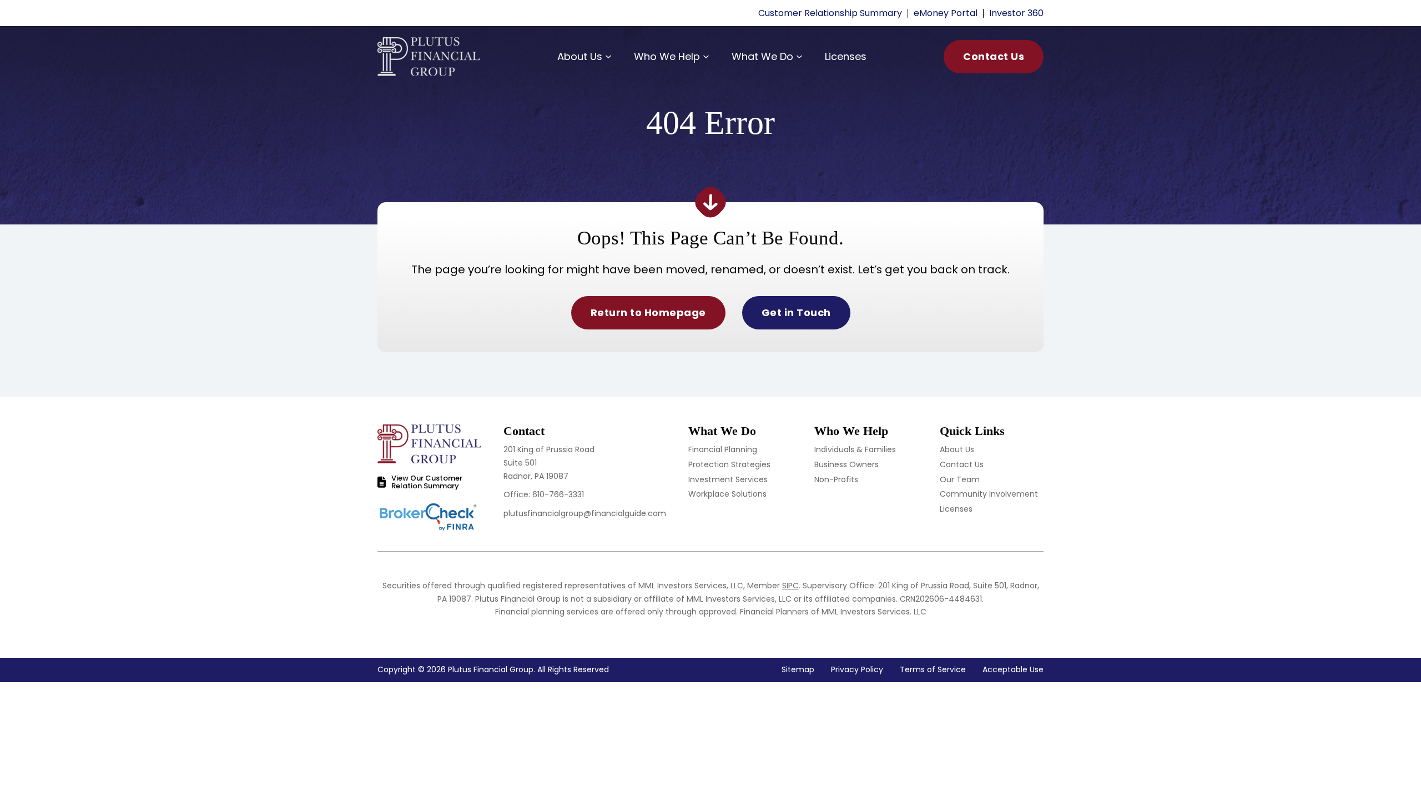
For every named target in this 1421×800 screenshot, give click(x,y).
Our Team (960, 479)
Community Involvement (989, 493)
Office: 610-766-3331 (543, 494)
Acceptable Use (1013, 669)
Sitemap (798, 669)
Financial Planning (722, 449)
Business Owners (846, 464)
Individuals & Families (855, 449)
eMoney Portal (945, 13)
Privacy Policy (857, 669)
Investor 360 (1016, 13)
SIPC (790, 585)
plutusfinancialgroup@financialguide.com (584, 513)
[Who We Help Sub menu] (706, 56)
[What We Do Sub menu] (799, 56)
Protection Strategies (729, 464)
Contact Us (993, 56)
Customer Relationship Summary (830, 13)
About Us (579, 56)
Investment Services (728, 479)
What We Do (762, 56)
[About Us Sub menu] (608, 56)
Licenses (845, 56)
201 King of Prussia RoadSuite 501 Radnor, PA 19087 (548, 463)
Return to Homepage (648, 312)
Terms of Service (933, 669)
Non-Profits (836, 479)
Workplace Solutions (727, 493)
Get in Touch (796, 312)
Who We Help (667, 56)
